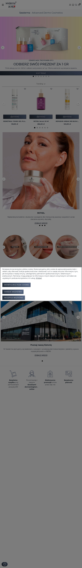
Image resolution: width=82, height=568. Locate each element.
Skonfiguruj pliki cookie (16, 285)
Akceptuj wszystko (13, 298)
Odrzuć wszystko (13, 292)
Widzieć (39, 278)
